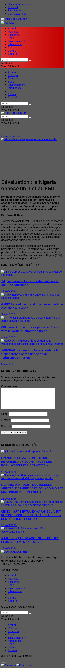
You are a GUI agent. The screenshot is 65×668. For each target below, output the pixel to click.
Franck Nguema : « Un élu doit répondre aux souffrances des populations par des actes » (26, 461)
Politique (13, 31)
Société (12, 53)
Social (11, 38)
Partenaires (15, 10)
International (15, 44)
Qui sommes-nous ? (20, 4)
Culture (12, 50)
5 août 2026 (8, 314)
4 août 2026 (8, 337)
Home (4, 136)
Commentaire (10, 386)
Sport (11, 47)
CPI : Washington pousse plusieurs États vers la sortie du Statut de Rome (29, 329)
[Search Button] (30, 60)
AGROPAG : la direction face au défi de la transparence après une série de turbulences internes (29, 354)
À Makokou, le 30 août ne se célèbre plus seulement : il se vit (30, 540)
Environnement (16, 41)
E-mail (5, 420)
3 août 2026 (8, 364)
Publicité (13, 7)
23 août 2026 (9, 291)
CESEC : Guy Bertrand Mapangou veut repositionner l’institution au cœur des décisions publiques (31, 515)
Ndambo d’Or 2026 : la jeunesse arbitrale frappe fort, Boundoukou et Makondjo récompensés (32, 488)
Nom (5, 413)
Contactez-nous (17, 13)
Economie (14, 34)
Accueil (12, 28)
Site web (6, 426)
